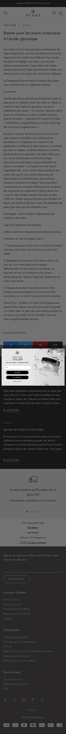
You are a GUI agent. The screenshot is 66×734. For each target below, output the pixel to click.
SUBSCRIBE (17, 372)
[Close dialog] (62, 350)
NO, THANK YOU (17, 377)
